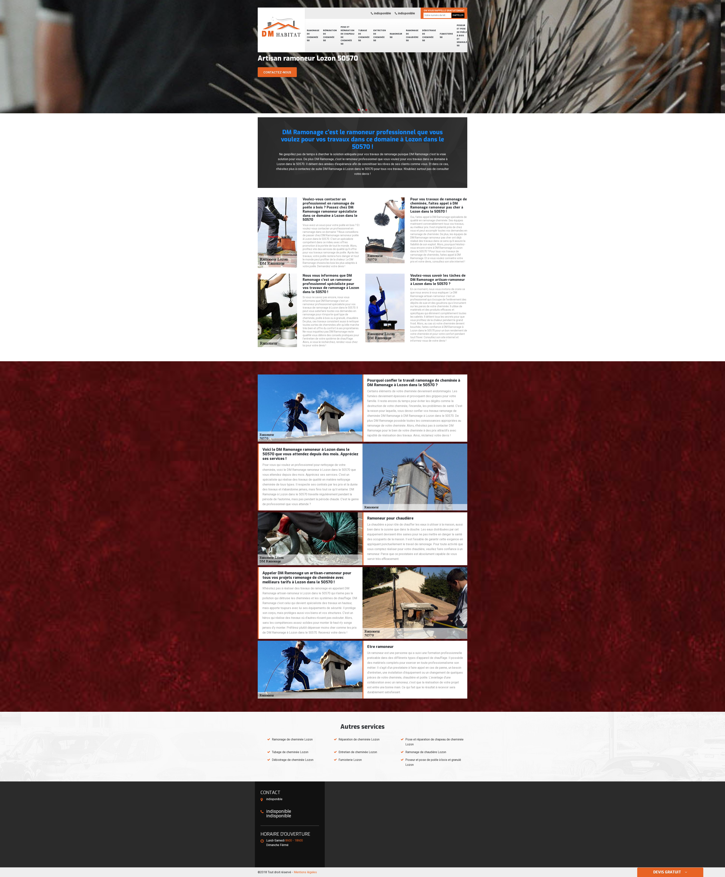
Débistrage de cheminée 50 (429, 35)
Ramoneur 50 (396, 35)
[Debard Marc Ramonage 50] (281, 22)
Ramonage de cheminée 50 (313, 35)
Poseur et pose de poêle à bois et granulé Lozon (433, 762)
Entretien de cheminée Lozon (358, 752)
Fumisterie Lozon (350, 760)
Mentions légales (305, 872)
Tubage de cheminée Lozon (290, 752)
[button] (359, 110)
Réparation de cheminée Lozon (359, 739)
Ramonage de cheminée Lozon (292, 739)
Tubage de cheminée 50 (363, 35)
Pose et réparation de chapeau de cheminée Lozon (434, 742)
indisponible (382, 13)
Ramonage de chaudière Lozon (425, 752)
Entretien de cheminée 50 (379, 35)
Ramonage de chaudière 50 (412, 35)
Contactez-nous (277, 72)
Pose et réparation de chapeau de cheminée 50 (347, 35)
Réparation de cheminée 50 (330, 35)
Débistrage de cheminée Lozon (292, 760)
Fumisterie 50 (446, 35)
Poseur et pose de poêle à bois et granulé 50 (462, 35)
